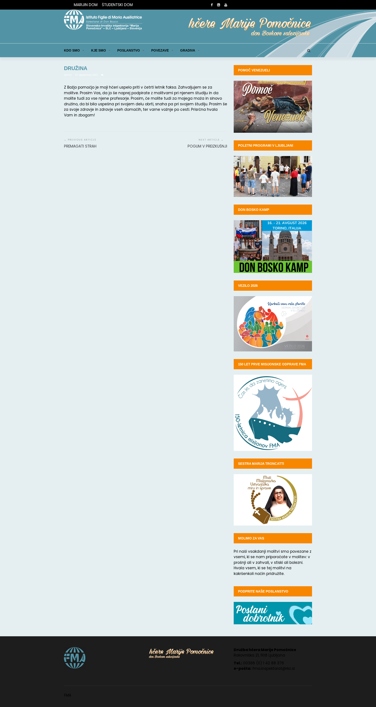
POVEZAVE (160, 50)
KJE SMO (98, 50)
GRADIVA (187, 50)
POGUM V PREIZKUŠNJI (207, 146)
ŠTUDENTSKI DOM (117, 4)
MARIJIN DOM (85, 4)
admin (68, 75)
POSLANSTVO (128, 50)
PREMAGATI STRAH (80, 146)
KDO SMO (72, 50)
